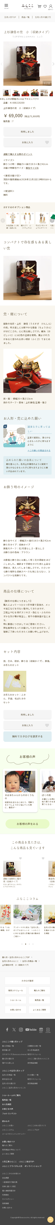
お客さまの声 (7, 1108)
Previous (2, 63)
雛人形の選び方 (8, 1058)
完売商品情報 (33, 1063)
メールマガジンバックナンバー (14, 1134)
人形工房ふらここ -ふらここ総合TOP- (18, 1161)
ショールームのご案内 (11, 1095)
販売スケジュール (15, 990)
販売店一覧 (39, 1000)
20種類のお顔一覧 (34, 1046)
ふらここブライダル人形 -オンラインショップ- (22, 1166)
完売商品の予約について (11, 1149)
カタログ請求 (27, 980)
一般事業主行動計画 (9, 1182)
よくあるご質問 (39, 1009)
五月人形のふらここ (10, 961)
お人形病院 (6, 1104)
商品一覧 (25, 17)
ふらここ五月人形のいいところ (14, 1087)
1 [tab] (22, 944)
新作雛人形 (6, 1050)
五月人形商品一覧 (29, 961)
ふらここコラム (8, 1129)
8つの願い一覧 (33, 1075)
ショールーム (15, 1000)
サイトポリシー (8, 1199)
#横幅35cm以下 (18, 98)
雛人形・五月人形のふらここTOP (16, 957)
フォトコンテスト (9, 1113)
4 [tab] (33, 944)
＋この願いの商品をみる (39, 450)
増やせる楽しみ (8, 1063)
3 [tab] (29, 944)
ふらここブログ (33, 1129)
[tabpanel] (27, 921)
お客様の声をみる (27, 824)
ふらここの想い (8, 1125)
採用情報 (5, 1203)
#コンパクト (33, 98)
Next (52, 63)
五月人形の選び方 (43, 17)
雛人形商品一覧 (8, 1046)
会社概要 (5, 1177)
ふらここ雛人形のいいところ (38, 1058)
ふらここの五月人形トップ (13, 1070)
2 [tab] (25, 944)
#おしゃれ (5, 98)
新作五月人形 (7, 1079)
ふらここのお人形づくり (37, 1125)
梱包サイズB (32, 167)
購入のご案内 (39, 990)
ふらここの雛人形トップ (12, 1041)
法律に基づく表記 (9, 1186)
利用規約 (5, 1194)
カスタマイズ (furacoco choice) (14, 1054)
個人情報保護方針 (9, 1190)
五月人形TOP (10, 17)
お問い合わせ (15, 1009)
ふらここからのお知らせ (11, 1173)
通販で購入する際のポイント (18, 154)
